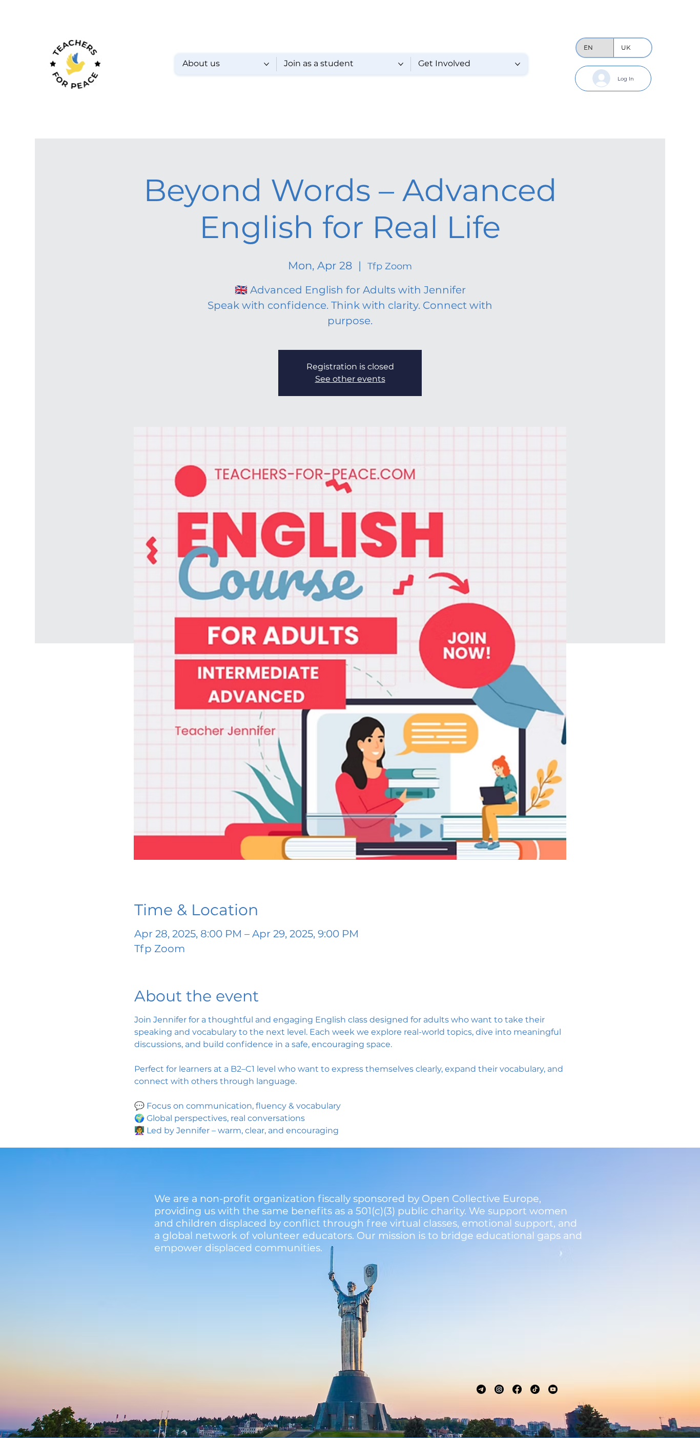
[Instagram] (499, 1389)
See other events (350, 379)
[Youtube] (553, 1389)
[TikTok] (535, 1389)
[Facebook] (517, 1389)
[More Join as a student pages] (400, 64)
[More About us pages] (266, 64)
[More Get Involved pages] (517, 64)
